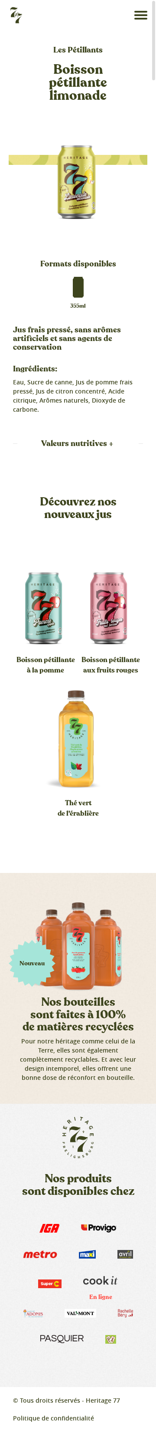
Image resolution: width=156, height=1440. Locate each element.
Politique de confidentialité (53, 1418)
